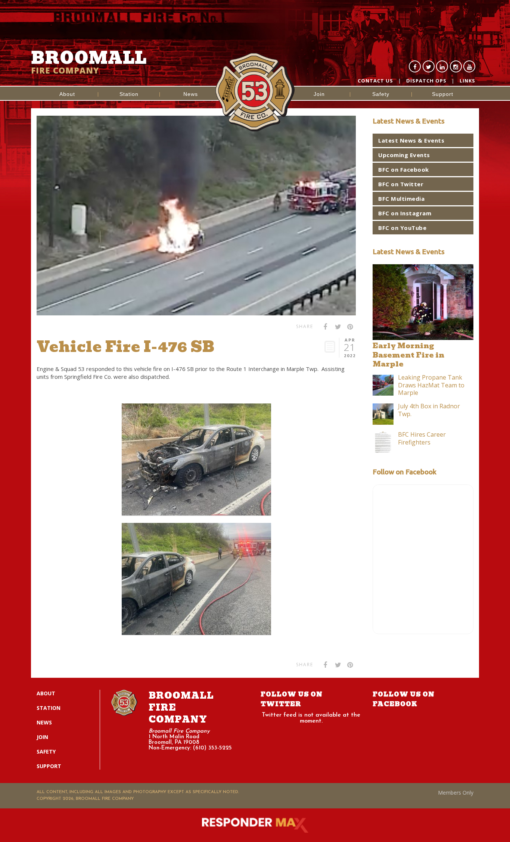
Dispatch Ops (426, 80)
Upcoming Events (404, 155)
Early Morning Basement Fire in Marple (408, 355)
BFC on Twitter (400, 184)
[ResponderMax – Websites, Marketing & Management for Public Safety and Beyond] (255, 825)
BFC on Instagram (404, 213)
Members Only (455, 792)
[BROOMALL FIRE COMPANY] (255, 69)
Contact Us (375, 80)
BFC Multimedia (401, 198)
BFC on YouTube (402, 227)
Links (467, 80)
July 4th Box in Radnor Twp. (429, 410)
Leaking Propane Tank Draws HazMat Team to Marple (431, 385)
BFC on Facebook (403, 169)
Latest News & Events (411, 140)
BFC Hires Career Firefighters (422, 438)
